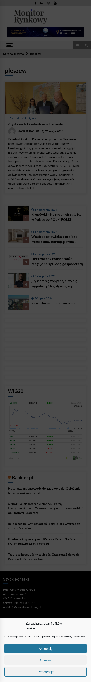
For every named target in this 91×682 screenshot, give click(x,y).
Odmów (45, 660)
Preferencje (46, 672)
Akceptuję (45, 648)
